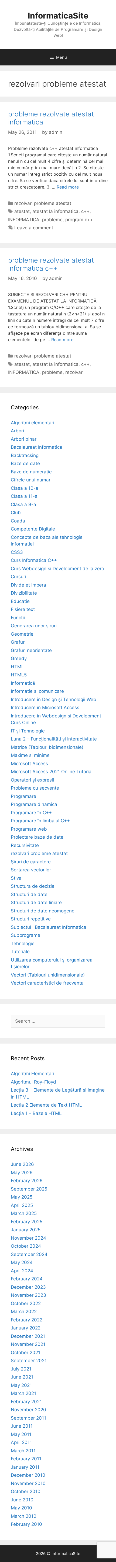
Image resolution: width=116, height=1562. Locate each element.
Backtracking (25, 455)
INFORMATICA (23, 219)
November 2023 (28, 1295)
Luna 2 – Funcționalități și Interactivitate (54, 739)
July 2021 (21, 1369)
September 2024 (29, 1254)
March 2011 (23, 1450)
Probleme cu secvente (35, 788)
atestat (22, 211)
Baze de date (25, 463)
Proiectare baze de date (37, 837)
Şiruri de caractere (31, 861)
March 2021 (23, 1393)
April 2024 (22, 1270)
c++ (85, 211)
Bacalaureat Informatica (36, 447)
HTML (17, 666)
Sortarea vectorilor (31, 869)
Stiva (16, 878)
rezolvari (74, 372)
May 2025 (21, 1197)
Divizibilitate (24, 593)
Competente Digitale (33, 529)
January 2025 (25, 1229)
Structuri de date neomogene (42, 910)
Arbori (17, 430)
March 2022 (24, 1311)
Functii (18, 617)
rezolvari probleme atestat (42, 203)
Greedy (19, 658)
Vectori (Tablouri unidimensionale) (48, 975)
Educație (20, 601)
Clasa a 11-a (24, 496)
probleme (52, 219)
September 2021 (29, 1360)
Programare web (29, 829)
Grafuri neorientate (31, 650)
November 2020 (28, 1409)
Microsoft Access (29, 763)
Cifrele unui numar (30, 479)
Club (16, 512)
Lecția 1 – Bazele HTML (36, 1113)
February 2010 (26, 1524)
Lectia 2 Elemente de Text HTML (46, 1105)
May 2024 (22, 1262)
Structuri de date (29, 894)
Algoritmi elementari (32, 422)
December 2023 (28, 1287)
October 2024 (26, 1246)
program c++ (79, 219)
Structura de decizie (32, 886)
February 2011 (26, 1458)
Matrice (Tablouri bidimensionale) (47, 747)
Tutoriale (20, 951)
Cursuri (18, 576)
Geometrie (22, 634)
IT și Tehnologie (28, 731)
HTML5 (19, 674)
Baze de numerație (31, 471)
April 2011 (21, 1442)
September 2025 (29, 1189)
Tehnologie (23, 943)
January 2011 (25, 1467)
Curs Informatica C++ (34, 560)
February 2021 (26, 1401)
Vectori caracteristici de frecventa (47, 983)
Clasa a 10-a (24, 488)
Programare (23, 796)
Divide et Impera (28, 585)
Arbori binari (24, 439)
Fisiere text (23, 609)
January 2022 (25, 1328)
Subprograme (25, 935)
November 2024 (28, 1238)
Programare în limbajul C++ (40, 820)
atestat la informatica (55, 211)
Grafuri (18, 642)
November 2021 (28, 1344)
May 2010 (21, 1508)
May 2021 (21, 1385)
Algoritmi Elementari (32, 1073)
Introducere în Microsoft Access (45, 707)
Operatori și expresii (32, 780)
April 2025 (22, 1205)
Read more (68, 187)
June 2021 (22, 1377)
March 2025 (24, 1213)
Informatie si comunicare (37, 691)
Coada (18, 521)
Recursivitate (25, 845)
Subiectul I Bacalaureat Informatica (48, 927)
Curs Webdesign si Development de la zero (57, 568)
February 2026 (27, 1180)
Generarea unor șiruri (34, 625)
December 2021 (28, 1336)
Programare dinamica (34, 804)
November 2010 (28, 1483)
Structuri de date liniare (36, 902)
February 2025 (26, 1221)
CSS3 (17, 552)
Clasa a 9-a (23, 504)
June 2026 (22, 1164)
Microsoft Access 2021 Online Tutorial (52, 771)
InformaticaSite (58, 15)
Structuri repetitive (31, 919)
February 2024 (27, 1278)
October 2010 (25, 1491)
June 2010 (22, 1499)
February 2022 (26, 1319)
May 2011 (21, 1434)
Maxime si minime (30, 755)
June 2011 (22, 1426)
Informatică (23, 683)
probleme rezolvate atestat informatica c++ (51, 264)
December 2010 (28, 1475)
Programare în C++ (31, 812)
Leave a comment (33, 227)
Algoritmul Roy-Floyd (33, 1082)
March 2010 (23, 1516)
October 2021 (25, 1352)
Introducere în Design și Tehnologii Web (53, 699)
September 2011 (28, 1418)
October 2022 (26, 1303)
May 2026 (22, 1172)
